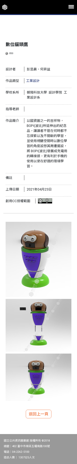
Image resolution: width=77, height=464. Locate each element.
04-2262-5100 (20, 452)
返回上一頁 (38, 414)
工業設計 (33, 81)
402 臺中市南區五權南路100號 (31, 446)
